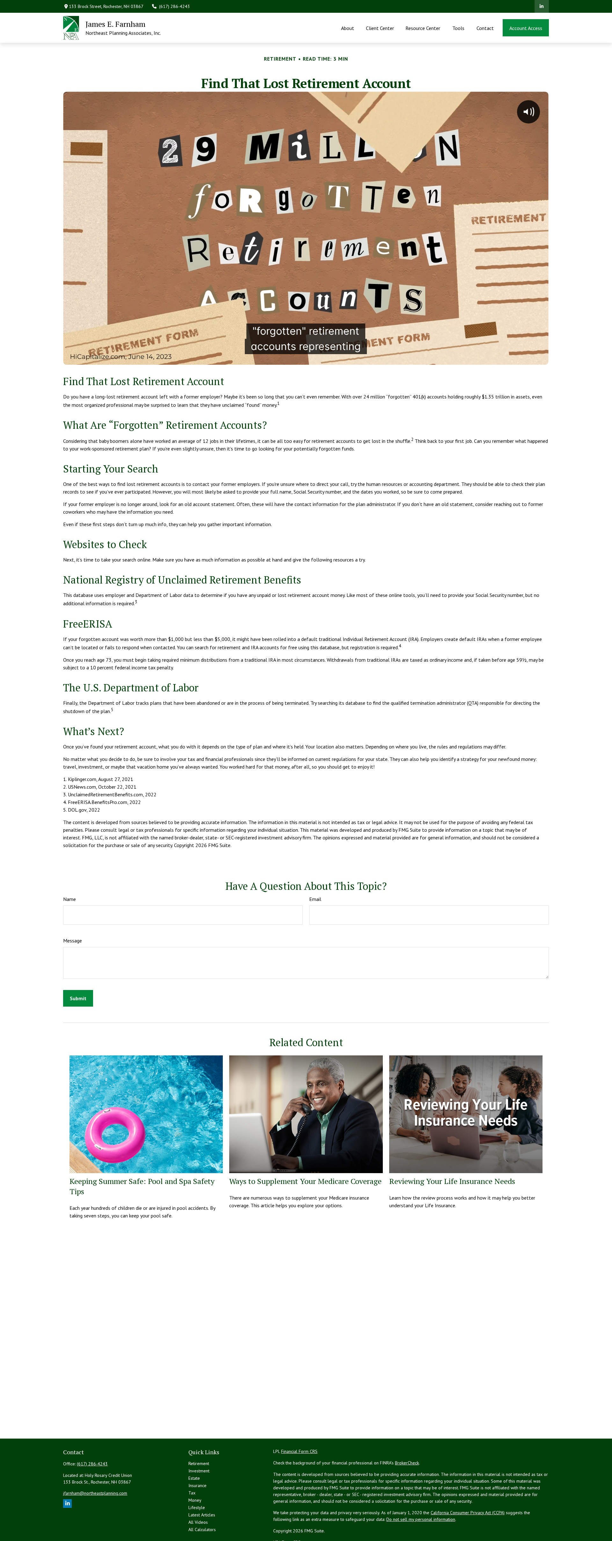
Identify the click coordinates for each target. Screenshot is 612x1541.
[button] (348, 28)
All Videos (198, 1522)
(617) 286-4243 (174, 6)
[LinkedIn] (542, 6)
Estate (194, 1478)
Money (194, 1500)
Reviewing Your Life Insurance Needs (452, 1181)
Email (315, 899)
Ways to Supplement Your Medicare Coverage (305, 1181)
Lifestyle (196, 1507)
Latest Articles (201, 1515)
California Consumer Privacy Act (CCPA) (468, 1512)
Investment (198, 1471)
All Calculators (202, 1529)
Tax (191, 1493)
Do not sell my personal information (420, 1519)
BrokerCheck (407, 1463)
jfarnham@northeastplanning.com (95, 1493)
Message (72, 940)
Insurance (197, 1485)
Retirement (198, 1463)
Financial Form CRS (299, 1451)
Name (69, 899)
